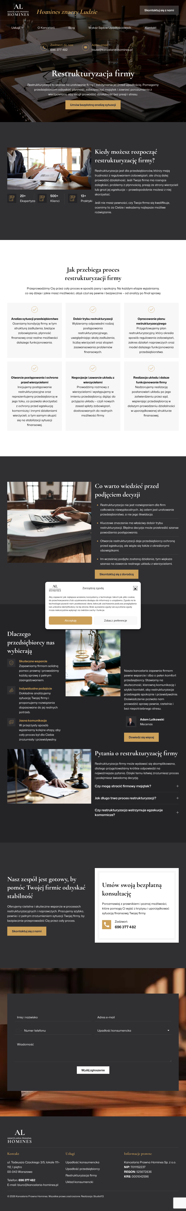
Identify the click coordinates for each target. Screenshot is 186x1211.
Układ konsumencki (79, 1182)
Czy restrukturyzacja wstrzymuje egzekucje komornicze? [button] (129, 812)
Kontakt (150, 28)
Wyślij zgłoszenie (93, 1070)
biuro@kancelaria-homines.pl (112, 50)
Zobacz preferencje (115, 620)
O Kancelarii (46, 28)
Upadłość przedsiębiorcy (83, 1169)
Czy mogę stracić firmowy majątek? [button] (123, 786)
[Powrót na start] (18, 10)
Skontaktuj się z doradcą (117, 574)
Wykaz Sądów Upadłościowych (109, 28)
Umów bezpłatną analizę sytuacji (93, 105)
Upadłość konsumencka (82, 1162)
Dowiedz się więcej (141, 737)
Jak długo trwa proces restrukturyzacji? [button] (125, 798)
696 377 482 (59, 50)
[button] (135, 588)
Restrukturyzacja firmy (81, 1175)
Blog (71, 28)
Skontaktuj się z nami (159, 10)
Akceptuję (70, 620)
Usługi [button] (15, 28)
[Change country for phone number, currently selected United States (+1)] (19, 1031)
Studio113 (98, 1196)
